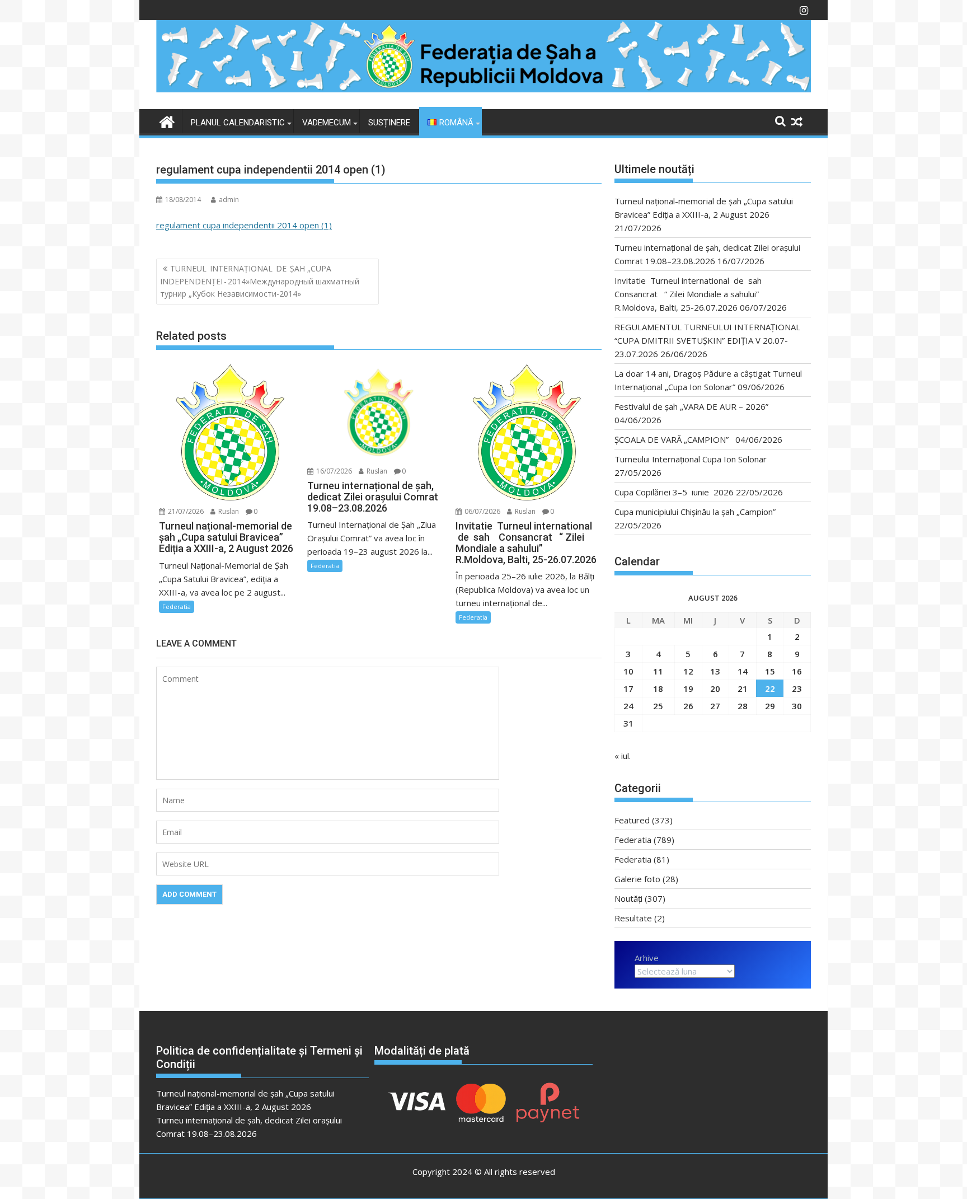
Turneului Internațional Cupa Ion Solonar (690, 459)
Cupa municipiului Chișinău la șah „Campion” (695, 511)
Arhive (647, 957)
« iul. (622, 755)
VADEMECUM (326, 123)
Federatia (176, 606)
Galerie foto (637, 878)
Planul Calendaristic (238, 123)
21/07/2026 (185, 511)
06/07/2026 (481, 511)
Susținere (389, 123)
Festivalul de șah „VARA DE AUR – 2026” (691, 406)
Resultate (633, 918)
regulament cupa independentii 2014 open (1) (244, 225)
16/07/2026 (333, 471)
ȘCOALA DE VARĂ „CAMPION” (673, 439)
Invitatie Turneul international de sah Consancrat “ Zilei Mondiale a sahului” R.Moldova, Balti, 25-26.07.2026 (691, 294)
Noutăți (628, 898)
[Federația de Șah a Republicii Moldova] (483, 89)
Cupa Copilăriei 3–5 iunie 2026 (674, 492)
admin (229, 199)
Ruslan (228, 511)
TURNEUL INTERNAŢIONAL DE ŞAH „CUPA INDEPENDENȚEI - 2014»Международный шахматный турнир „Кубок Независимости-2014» (259, 281)
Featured (632, 820)
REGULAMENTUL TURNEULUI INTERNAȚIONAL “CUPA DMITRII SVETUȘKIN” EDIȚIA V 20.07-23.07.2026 (707, 340)
